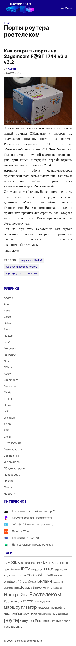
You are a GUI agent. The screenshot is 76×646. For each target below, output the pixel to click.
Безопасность (13, 449)
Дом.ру (25, 587)
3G (5, 563)
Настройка (16, 594)
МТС (50, 587)
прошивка (59, 613)
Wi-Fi (42, 575)
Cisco (7, 316)
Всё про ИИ (11, 455)
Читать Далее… (12, 250)
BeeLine (30, 562)
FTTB (65, 563)
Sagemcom (11, 379)
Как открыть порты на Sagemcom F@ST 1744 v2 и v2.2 (35, 56)
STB (24, 575)
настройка (57, 607)
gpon (7, 569)
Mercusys (10, 348)
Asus (7, 310)
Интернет (39, 587)
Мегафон (57, 588)
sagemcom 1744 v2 (31, 260)
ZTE (6, 430)
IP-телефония (12, 442)
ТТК (30, 601)
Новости (9, 493)
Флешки (9, 487)
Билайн (44, 581)
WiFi (6, 411)
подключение (44, 614)
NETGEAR (10, 354)
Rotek (7, 373)
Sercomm (10, 386)
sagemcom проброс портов (21, 266)
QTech (8, 367)
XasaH (12, 68)
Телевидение (42, 601)
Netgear (35, 569)
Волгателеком (11, 588)
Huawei (8, 335)
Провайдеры (12, 474)
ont (41, 569)
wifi (50, 575)
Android (9, 297)
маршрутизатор (20, 607)
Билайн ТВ (58, 582)
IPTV (7, 342)
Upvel (7, 405)
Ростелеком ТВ (15, 601)
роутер (12, 620)
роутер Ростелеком (38, 621)
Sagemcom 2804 (12, 575)
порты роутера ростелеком (21, 273)
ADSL (12, 562)
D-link (7, 323)
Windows (9, 417)
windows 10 (13, 581)
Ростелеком (45, 594)
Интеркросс (12, 461)
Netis (7, 361)
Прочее (8, 480)
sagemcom (60, 569)
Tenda (7, 392)
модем (43, 607)
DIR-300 (59, 563)
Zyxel (7, 436)
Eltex (7, 329)
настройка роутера (20, 613)
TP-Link (8, 398)
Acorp (7, 304)
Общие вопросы (14, 468)
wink (24, 582)
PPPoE (48, 569)
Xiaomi (8, 424)
